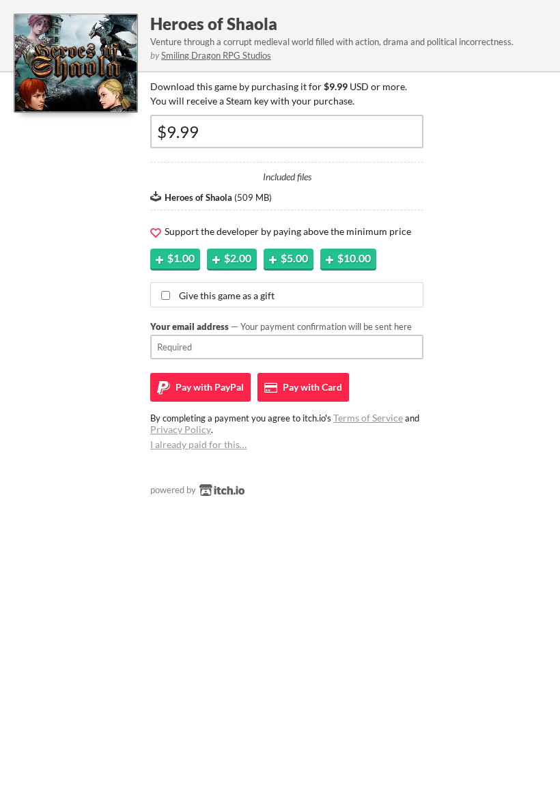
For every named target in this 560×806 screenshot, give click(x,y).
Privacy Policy (180, 429)
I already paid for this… (198, 444)
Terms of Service (368, 417)
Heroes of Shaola (213, 23)
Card (311, 387)
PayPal (208, 387)
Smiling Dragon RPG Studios (216, 55)
